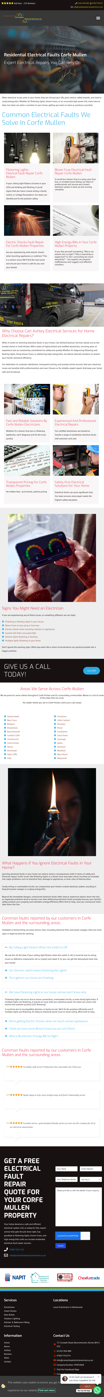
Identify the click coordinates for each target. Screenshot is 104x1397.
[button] (98, 18)
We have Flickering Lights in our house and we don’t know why (47, 992)
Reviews (8, 1354)
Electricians (9, 1307)
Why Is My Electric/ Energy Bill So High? (33, 1036)
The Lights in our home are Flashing (31, 978)
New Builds (9, 1314)
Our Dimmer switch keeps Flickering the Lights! (38, 970)
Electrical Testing (12, 1326)
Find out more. (46, 1390)
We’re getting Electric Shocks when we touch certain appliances (48, 1021)
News (6, 1357)
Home (7, 1342)
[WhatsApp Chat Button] (97, 1390)
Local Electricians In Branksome (68, 1307)
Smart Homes (10, 1311)
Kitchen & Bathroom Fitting (17, 1322)
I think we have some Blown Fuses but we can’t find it (42, 1029)
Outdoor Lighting (12, 1318)
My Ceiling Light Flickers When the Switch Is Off (38, 947)
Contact (7, 1361)
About (7, 1346)
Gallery (7, 1350)
